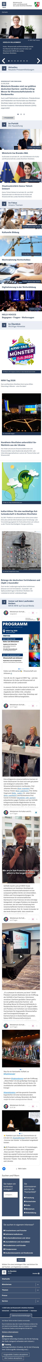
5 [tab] (20, 60)
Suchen (21, 1260)
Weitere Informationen (10, 1332)
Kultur (27, 1205)
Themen (5, 1290)
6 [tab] (24, 60)
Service (5, 1301)
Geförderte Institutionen (14, 1234)
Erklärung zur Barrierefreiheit (19, 1311)
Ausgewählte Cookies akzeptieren (16, 1355)
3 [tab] (14, 60)
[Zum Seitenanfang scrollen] (38, 1358)
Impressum (34, 1311)
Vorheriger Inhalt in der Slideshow (3, 60)
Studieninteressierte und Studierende (19, 1253)
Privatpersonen (11, 1249)
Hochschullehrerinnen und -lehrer (17, 1238)
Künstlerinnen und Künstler (15, 1245)
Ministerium (29, 1209)
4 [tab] (17, 60)
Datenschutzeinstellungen (21, 1316)
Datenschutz (5, 1311)
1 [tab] (8, 60)
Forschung (29, 1198)
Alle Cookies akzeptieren (13, 1358)
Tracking (7, 1345)
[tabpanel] (21, 36)
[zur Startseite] (26, 4)
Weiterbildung (30, 1213)
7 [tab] (27, 60)
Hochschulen (30, 1201)
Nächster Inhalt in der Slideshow (38, 60)
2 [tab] (11, 60)
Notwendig (8, 1336)
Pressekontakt (9, 118)
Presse (4, 1295)
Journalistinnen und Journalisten (17, 1242)
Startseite (6, 1279)
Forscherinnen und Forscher (16, 1230)
